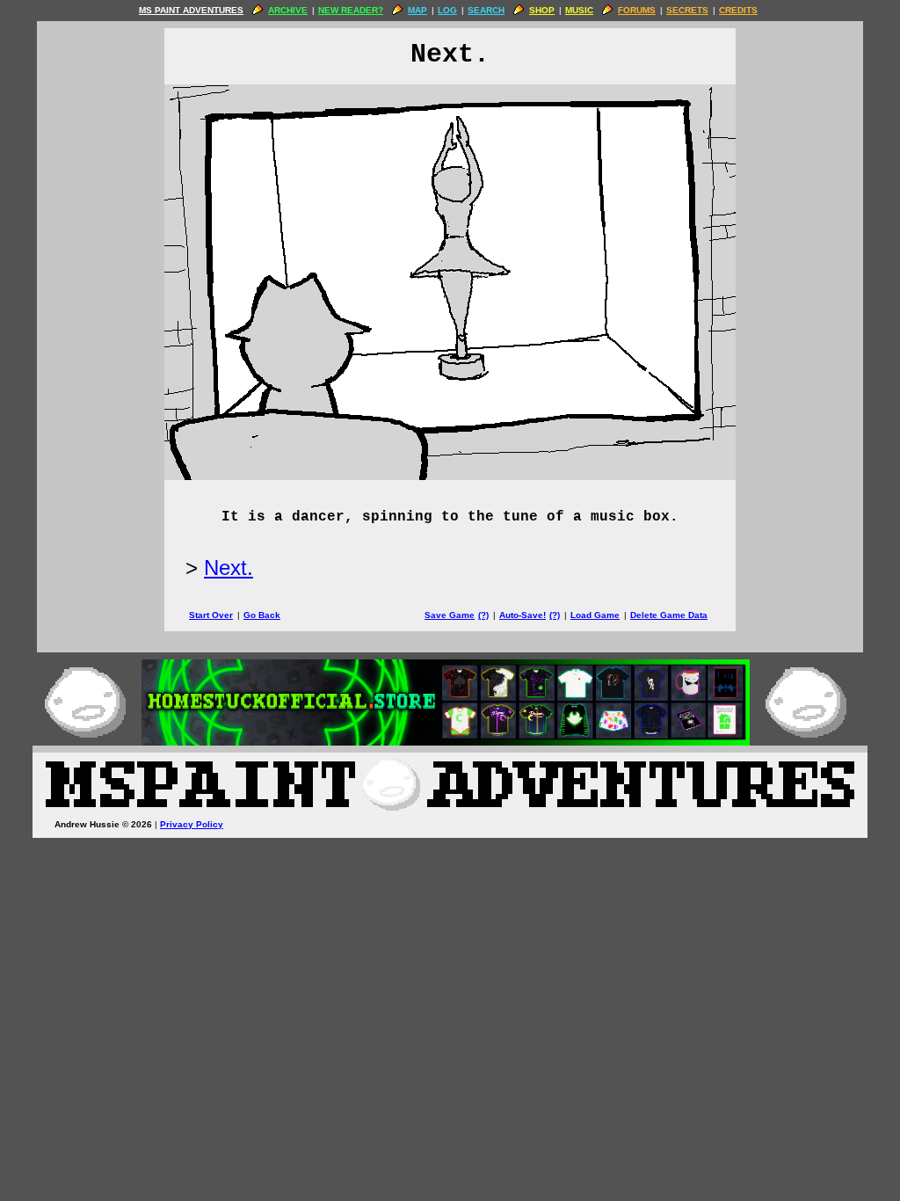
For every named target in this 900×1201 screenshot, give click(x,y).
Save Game (450, 615)
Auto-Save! (522, 615)
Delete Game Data (669, 615)
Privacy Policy (191, 824)
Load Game (595, 615)
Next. (228, 567)
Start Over (211, 615)
